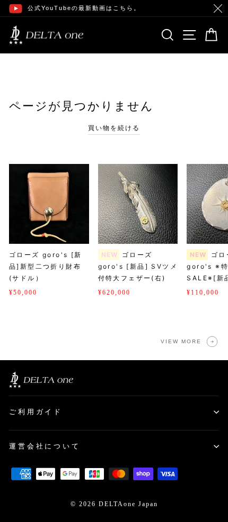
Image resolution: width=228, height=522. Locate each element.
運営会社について (45, 446)
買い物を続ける (114, 128)
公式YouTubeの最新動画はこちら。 (84, 8)
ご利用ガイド (36, 412)
